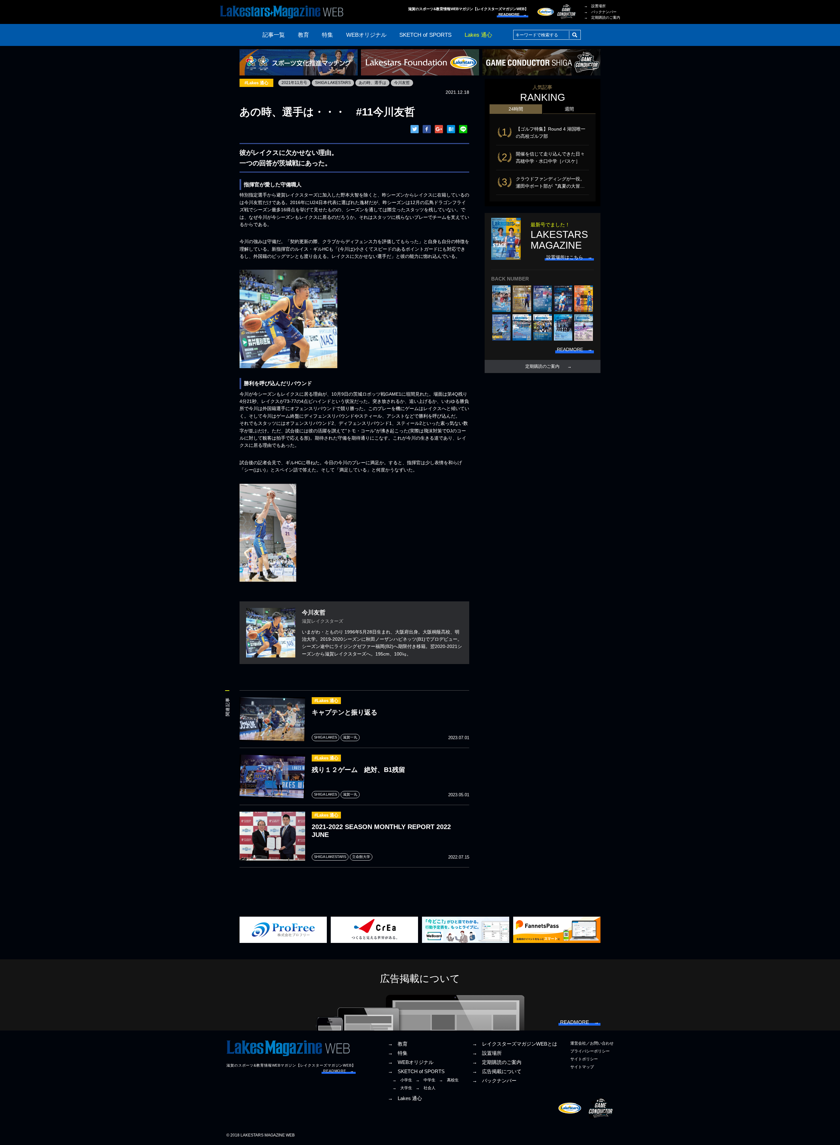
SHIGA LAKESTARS (333, 82)
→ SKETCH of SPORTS (416, 1071)
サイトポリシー (584, 1059)
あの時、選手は (372, 82)
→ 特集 (398, 1053)
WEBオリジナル (366, 35)
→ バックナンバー (600, 12)
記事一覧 (273, 35)
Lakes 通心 (478, 35)
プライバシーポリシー (590, 1051)
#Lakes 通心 (256, 82)
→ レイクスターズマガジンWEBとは (514, 1044)
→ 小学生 (402, 1080)
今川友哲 (402, 82)
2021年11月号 (294, 82)
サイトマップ (582, 1067)
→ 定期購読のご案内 (602, 17)
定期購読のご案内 (542, 366)
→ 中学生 (425, 1080)
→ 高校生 (449, 1080)
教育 (303, 35)
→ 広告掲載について (496, 1071)
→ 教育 (398, 1044)
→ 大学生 (402, 1088)
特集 (327, 35)
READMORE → (512, 14)
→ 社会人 (425, 1088)
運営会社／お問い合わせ (592, 1043)
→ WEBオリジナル (410, 1062)
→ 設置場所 (595, 6)
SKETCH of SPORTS (425, 35)
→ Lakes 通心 (405, 1098)
